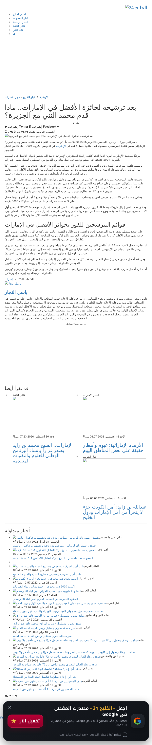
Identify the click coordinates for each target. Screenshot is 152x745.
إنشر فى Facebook (44, 126)
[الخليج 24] (136, 6)
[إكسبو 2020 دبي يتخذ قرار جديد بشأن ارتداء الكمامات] (45, 578)
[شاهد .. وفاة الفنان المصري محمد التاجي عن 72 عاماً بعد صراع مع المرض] (57, 656)
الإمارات (61, 146)
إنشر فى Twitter (18, 126)
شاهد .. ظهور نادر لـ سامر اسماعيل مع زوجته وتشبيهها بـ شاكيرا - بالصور (54, 545)
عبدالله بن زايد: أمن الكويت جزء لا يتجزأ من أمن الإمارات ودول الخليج (115, 511)
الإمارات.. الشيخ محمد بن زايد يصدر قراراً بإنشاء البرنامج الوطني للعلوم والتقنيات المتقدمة (43, 452)
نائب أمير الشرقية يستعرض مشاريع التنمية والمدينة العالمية (47, 574)
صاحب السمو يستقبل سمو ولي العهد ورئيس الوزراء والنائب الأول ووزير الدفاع (58, 611)
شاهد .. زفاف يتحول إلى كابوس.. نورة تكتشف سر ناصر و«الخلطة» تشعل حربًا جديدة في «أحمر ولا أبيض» (74, 652)
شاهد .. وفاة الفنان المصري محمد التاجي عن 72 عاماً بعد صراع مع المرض (55, 664)
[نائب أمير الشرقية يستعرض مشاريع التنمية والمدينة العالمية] (48, 566)
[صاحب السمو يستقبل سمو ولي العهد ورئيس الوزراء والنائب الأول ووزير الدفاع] (59, 603)
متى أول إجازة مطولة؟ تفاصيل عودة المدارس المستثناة (44, 677)
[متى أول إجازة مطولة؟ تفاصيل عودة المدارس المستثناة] (46, 668)
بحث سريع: (11, 695)
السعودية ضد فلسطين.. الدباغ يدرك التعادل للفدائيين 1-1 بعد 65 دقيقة (53, 558)
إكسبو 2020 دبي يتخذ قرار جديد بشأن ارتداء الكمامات (44, 586)
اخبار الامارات (13, 97)
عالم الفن (18, 30)
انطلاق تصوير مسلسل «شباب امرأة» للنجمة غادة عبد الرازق (47, 623)
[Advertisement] (76, 65)
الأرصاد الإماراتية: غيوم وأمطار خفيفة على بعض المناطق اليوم (113, 447)
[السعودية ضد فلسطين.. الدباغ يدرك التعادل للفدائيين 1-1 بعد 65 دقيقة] (54, 549)
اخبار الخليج (19, 14)
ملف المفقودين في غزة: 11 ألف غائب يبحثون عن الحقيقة (46, 689)
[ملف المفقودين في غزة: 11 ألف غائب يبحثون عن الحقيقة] (47, 680)
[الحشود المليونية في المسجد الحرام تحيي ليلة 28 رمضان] (47, 590)
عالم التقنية (19, 26)
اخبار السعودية (21, 18)
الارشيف (43, 97)
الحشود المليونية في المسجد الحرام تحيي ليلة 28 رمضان (45, 599)
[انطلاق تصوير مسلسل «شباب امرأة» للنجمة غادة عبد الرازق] (49, 615)
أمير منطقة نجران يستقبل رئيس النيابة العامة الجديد (42, 636)
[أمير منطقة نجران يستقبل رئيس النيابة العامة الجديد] (44, 627)
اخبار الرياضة (20, 22)
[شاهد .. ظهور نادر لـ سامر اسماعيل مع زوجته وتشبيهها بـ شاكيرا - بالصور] (56, 537)
